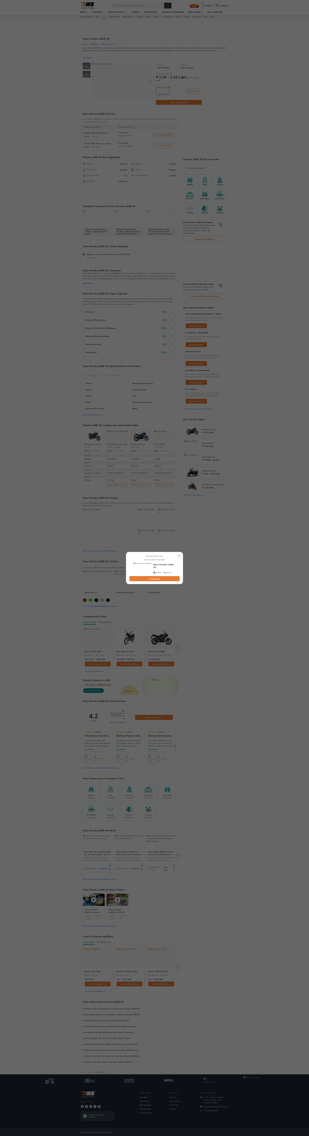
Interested (154, 579)
